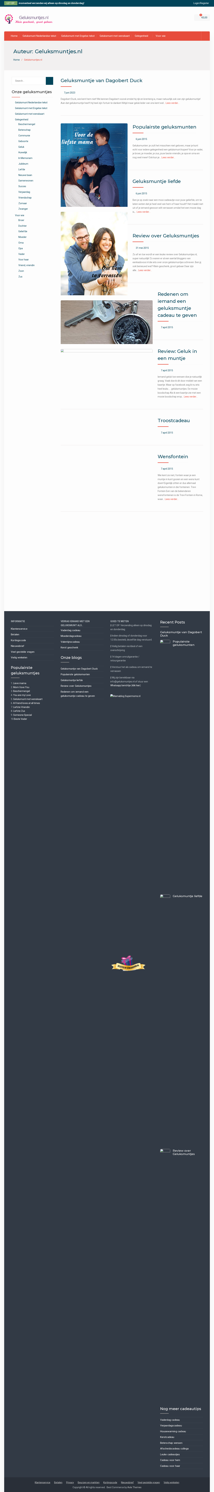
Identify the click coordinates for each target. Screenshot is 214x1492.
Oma (21, 242)
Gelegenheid (141, 35)
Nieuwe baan (25, 175)
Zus (20, 276)
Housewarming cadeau (173, 1431)
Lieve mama (19, 683)
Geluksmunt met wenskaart (115, 35)
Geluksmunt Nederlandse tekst (39, 35)
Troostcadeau (174, 420)
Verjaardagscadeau (171, 1425)
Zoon (21, 271)
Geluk (21, 147)
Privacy (70, 1482)
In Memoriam (25, 158)
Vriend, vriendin (26, 265)
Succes (22, 186)
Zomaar (22, 203)
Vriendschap (25, 197)
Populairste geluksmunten (164, 127)
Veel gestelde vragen (22, 651)
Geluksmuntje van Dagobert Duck (101, 80)
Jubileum (23, 163)
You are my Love (22, 695)
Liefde (21, 169)
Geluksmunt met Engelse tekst (78, 35)
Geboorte (23, 141)
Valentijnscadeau (70, 641)
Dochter (22, 226)
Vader (21, 254)
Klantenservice (19, 628)
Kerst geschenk (69, 647)
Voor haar (23, 259)
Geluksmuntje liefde (157, 181)
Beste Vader (20, 719)
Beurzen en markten (88, 1482)
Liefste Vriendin (21, 707)
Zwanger (23, 208)
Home (14, 35)
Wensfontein (173, 456)
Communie (24, 135)
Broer (21, 220)
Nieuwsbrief (17, 646)
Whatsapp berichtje (120, 685)
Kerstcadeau (167, 1437)
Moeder (22, 237)
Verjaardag (24, 192)
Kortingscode (18, 640)
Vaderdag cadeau (70, 630)
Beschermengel (26, 124)
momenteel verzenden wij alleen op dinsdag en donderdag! (51, 3)
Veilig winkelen (19, 657)
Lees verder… (172, 103)
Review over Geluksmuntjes (166, 236)
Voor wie (161, 35)
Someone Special (22, 715)
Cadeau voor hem (170, 1460)
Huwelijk (22, 152)
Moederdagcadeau (71, 635)
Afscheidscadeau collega (174, 1448)
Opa (20, 248)
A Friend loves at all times (26, 703)
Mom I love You (21, 687)
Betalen (15, 634)
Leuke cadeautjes (170, 1454)
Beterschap (24, 130)
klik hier (136, 685)
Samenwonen (25, 180)
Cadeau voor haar (170, 1465)
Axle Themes (134, 1487)
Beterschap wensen (171, 1442)
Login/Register (201, 3)
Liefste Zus (19, 711)
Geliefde (22, 231)
